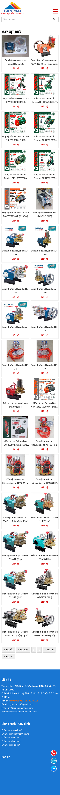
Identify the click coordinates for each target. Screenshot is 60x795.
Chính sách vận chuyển (12, 730)
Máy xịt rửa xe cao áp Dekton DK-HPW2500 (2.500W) (44, 178)
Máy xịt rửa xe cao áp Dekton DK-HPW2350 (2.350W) (44, 140)
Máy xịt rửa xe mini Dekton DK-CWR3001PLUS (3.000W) (15, 140)
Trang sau (49, 649)
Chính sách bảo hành (11, 737)
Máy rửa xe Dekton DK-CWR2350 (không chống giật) (15, 445)
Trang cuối (8, 656)
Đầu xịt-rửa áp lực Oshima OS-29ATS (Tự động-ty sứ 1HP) (15, 635)
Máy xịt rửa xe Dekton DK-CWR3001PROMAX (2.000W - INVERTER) (15, 102)
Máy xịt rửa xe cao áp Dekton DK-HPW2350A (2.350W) (15, 178)
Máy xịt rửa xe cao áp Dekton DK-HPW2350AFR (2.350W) (44, 102)
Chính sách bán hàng (11, 741)
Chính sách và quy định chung (15, 734)
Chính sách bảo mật (10, 745)
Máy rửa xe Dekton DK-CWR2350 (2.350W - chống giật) (44, 407)
